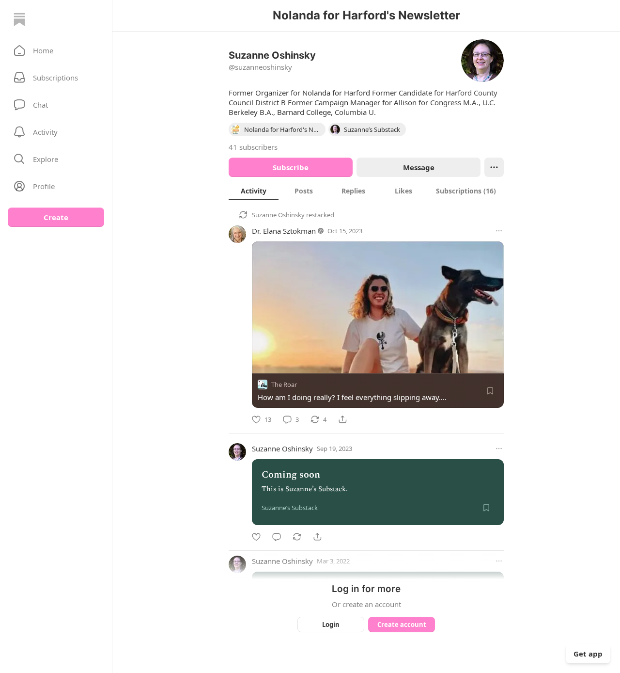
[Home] (19, 19)
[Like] (256, 537)
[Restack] (297, 537)
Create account (401, 624)
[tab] (254, 190)
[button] (56, 50)
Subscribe (291, 167)
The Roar (284, 384)
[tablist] (366, 190)
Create (56, 217)
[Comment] (276, 537)
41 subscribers (253, 147)
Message (418, 167)
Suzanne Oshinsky (278, 214)
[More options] (499, 231)
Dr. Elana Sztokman (284, 231)
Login (331, 624)
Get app (588, 653)
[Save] (490, 391)
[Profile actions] (494, 167)
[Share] (342, 419)
